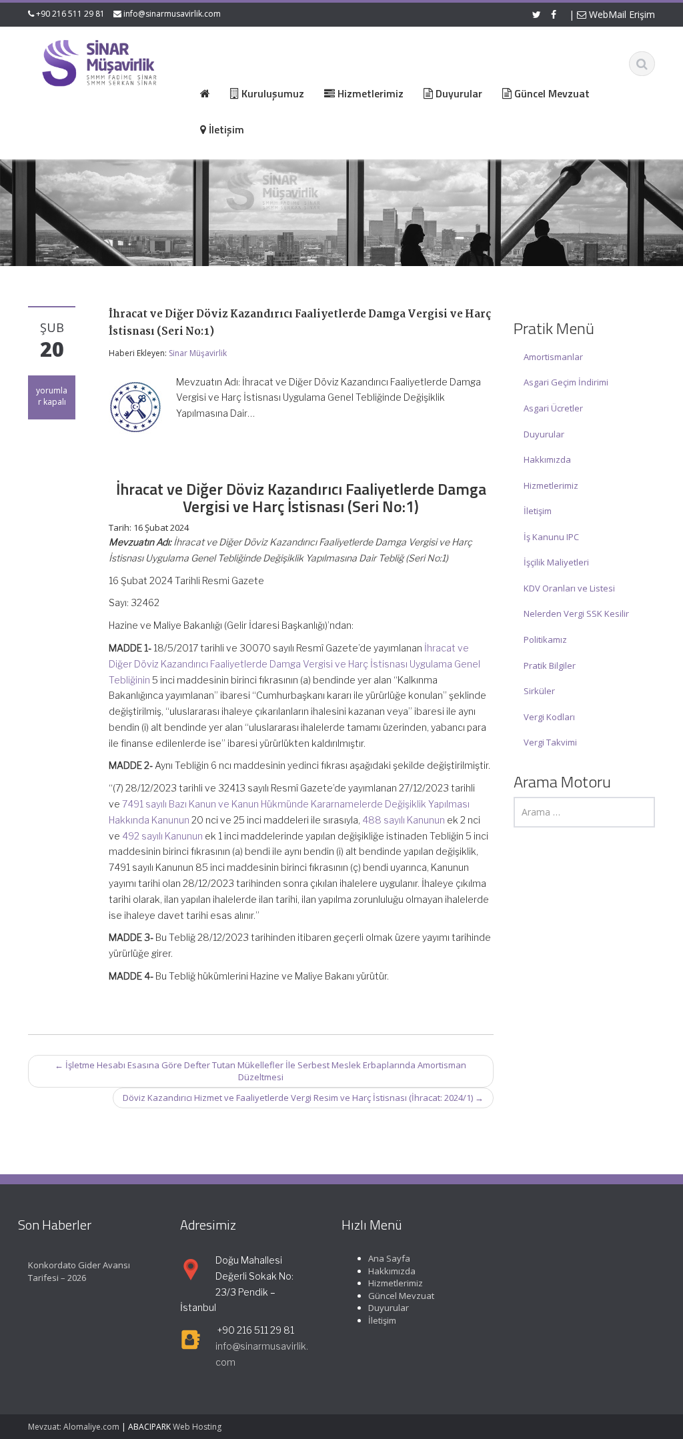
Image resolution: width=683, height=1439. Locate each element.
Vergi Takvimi (550, 742)
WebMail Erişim (620, 14)
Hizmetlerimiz (551, 485)
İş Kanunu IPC (551, 537)
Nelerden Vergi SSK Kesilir (576, 613)
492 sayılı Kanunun (162, 836)
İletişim (538, 511)
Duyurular (544, 434)
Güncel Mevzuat (401, 1296)
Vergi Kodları (549, 717)
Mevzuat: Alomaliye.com (73, 1426)
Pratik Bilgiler (550, 665)
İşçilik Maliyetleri (556, 562)
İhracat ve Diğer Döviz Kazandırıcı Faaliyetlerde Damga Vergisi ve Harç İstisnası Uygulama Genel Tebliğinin (294, 663)
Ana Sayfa (389, 1258)
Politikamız (545, 639)
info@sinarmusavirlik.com (172, 13)
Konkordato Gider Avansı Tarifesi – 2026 (79, 1271)
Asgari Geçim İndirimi (566, 382)
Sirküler (539, 691)
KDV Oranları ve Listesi (569, 588)
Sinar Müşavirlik (198, 353)
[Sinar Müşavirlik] (98, 62)
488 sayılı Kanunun (403, 820)
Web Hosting (197, 1426)
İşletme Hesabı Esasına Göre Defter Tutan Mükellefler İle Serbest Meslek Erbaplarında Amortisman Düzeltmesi (260, 1071)
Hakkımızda (547, 459)
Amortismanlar (553, 357)
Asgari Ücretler (553, 408)
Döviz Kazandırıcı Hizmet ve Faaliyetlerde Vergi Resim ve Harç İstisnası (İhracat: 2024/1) (303, 1098)
